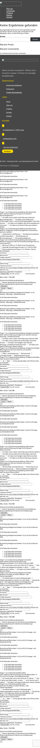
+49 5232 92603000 (10, 147)
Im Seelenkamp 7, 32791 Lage (13, 130)
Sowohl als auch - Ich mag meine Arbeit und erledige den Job (20, 581)
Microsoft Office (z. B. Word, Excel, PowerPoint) (18, 245)
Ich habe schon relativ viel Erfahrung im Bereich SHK (20, 338)
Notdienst (7, 151)
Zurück (3, 288)
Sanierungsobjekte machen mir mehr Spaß (14, 580)
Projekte (9, 13)
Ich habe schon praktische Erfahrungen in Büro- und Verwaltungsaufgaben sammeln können (19, 221)
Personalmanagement (23, 238)
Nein (8, 361)
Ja (3, 361)
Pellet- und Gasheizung (10, 353)
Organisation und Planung (11, 234)
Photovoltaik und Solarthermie (13, 467)
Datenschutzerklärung (14, 85)
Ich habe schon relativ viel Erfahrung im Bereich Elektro (21, 452)
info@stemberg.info (10, 139)
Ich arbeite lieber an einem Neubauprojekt (17, 578)
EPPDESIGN (14, 165)
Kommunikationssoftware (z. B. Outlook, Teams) (19, 249)
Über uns (9, 9)
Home (8, 101)
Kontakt (9, 17)
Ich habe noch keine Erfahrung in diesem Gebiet (19, 345)
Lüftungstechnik (5, 355)
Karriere (9, 15)
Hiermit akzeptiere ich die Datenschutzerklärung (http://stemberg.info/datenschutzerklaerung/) (18, 283)
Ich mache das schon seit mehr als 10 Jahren (18, 565)
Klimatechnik (25, 353)
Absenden (4, 286)
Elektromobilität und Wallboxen (26, 469)
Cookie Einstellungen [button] (14, 93)
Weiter (10, 288)
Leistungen (10, 11)
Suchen (2, 36)
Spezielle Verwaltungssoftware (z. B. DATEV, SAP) (19, 247)
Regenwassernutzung (22, 355)
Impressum (10, 89)
